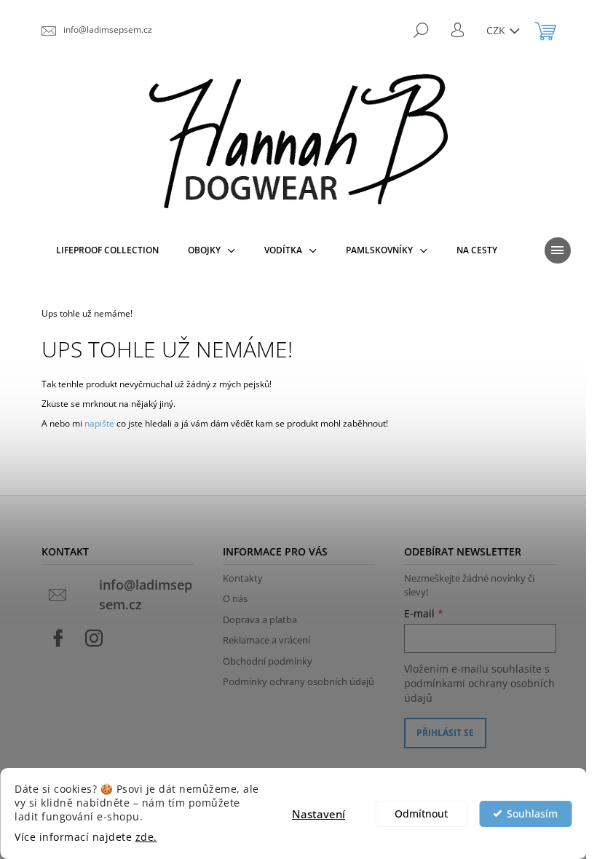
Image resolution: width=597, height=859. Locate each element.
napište (99, 423)
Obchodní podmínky (267, 661)
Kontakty (243, 578)
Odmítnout (421, 813)
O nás (235, 598)
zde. (146, 837)
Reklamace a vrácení (266, 639)
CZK (497, 30)
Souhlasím (532, 813)
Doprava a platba (260, 619)
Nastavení (318, 814)
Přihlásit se (445, 733)
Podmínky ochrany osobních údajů (298, 681)
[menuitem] (107, 250)
